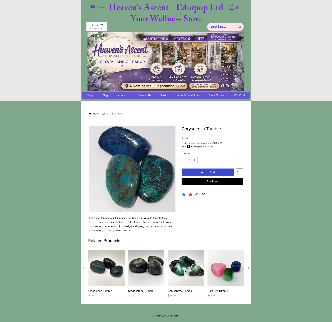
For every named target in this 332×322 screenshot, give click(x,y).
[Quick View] (106, 268)
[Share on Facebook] (184, 195)
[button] (235, 6)
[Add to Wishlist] (239, 172)
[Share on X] (203, 195)
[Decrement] (184, 160)
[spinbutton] (189, 160)
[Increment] (195, 160)
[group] (166, 276)
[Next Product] (249, 268)
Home (92, 113)
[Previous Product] (83, 268)
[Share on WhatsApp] (197, 195)
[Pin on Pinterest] (190, 195)
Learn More (207, 146)
